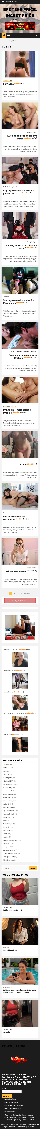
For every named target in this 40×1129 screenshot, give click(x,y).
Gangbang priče (8, 807)
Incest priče (12, 351)
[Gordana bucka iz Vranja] (20, 659)
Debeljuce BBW (8, 781)
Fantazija (14, 84)
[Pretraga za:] (16, 868)
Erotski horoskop (8, 794)
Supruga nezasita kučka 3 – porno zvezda (18, 192)
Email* (4, 1088)
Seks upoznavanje (21, 571)
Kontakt (31, 1120)
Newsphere (21, 1127)
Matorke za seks (10, 1111)
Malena (5, 821)
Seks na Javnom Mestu (23, 351)
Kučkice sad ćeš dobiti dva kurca (22, 137)
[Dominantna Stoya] (20, 681)
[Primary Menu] (9, 35)
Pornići (5, 834)
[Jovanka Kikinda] (20, 702)
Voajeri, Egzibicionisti (10, 853)
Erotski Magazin (8, 797)
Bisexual (5, 771)
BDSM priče (6, 768)
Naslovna (8, 1115)
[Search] (37, 35)
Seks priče (6, 843)
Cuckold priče (7, 778)
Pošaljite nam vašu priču (26, 1117)
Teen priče (33, 351)
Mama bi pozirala (10, 950)
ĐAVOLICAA (7, 788)
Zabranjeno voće (8, 857)
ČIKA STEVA (7, 774)
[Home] (4, 35)
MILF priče (6, 827)
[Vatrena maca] (20, 744)
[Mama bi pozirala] (20, 931)
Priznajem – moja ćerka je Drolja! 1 (17, 411)
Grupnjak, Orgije (31, 132)
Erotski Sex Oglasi (10, 1099)
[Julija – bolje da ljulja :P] (20, 891)
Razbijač (5, 837)
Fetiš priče (12, 187)
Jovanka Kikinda (13, 692)
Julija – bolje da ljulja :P (12, 910)
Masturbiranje (7, 824)
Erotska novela (8, 791)
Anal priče (6, 187)
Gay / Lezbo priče (8, 811)
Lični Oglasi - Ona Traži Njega (14, 1105)
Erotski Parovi (7, 801)
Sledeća (27, 593)
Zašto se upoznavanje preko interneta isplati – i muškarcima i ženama (19, 991)
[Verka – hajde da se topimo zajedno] (20, 723)
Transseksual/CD (8, 850)
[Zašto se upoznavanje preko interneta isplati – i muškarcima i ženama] (20, 971)
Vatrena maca (13, 734)
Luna (28, 464)
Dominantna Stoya (14, 671)
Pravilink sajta (11, 1120)
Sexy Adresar (22, 1120)
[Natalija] (20, 1013)
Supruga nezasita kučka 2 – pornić (21, 247)
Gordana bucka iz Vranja (16, 649)
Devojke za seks (7, 80)
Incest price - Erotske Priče (13, 1108)
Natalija (6, 1032)
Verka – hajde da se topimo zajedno (20, 713)
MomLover (6, 830)
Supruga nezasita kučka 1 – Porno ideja (18, 302)
